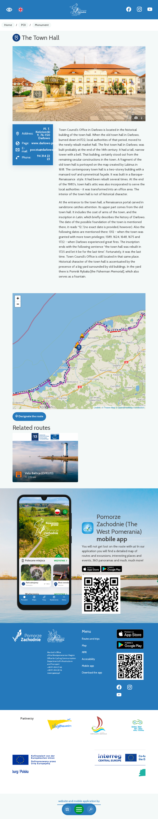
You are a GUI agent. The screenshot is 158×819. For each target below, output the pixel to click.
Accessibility (88, 659)
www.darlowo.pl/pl (44, 143)
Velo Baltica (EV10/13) (39, 473)
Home (8, 25)
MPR (84, 652)
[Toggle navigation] (79, 809)
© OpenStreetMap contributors (130, 407)
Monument (42, 25)
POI (23, 25)
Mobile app (88, 665)
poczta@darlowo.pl (43, 150)
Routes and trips (90, 638)
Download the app (92, 672)
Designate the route (30, 416)
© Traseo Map (108, 407)
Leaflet (97, 407)
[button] (23, 83)
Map (84, 645)
